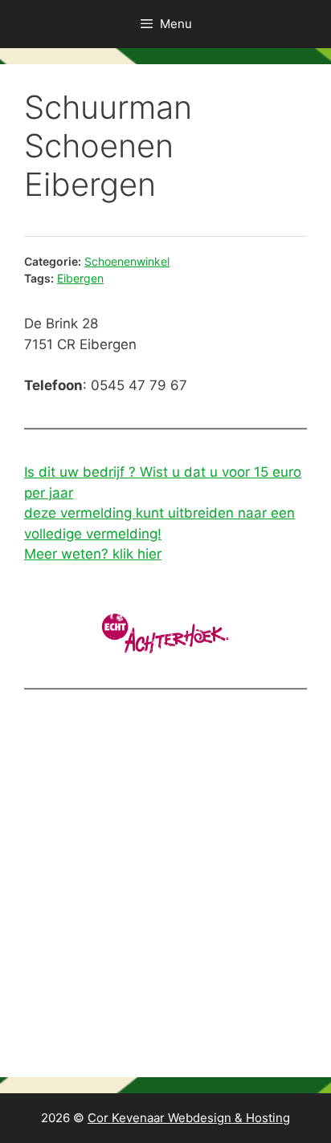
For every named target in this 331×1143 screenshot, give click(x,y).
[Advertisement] (165, 887)
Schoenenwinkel (127, 261)
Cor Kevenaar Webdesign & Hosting (189, 1117)
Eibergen (80, 278)
